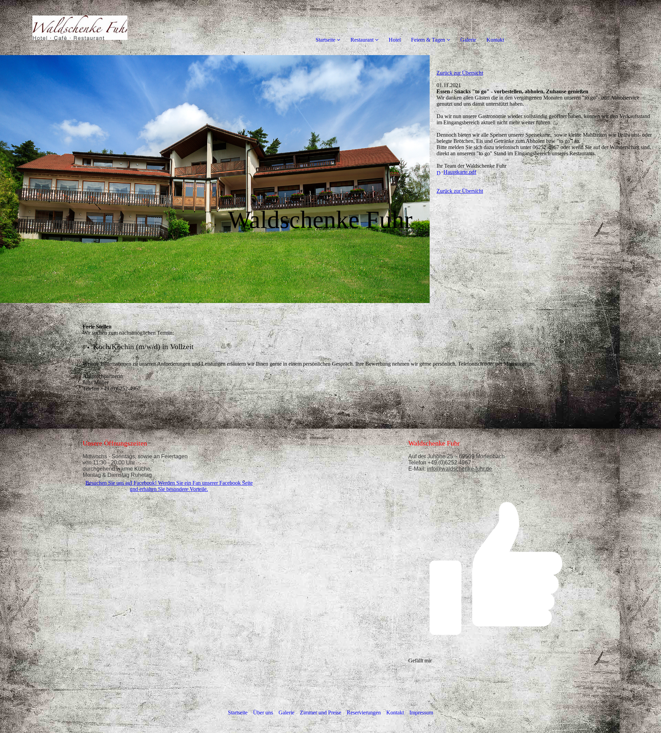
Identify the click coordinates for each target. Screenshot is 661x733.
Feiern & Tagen (428, 40)
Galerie (468, 40)
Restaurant (362, 40)
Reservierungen (364, 712)
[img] (79, 27)
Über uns (263, 712)
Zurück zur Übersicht (460, 73)
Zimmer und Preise (320, 712)
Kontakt (495, 40)
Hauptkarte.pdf (459, 172)
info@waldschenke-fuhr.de (459, 469)
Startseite (325, 40)
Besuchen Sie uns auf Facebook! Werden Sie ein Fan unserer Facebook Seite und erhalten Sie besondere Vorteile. (169, 486)
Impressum (421, 712)
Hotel (395, 40)
